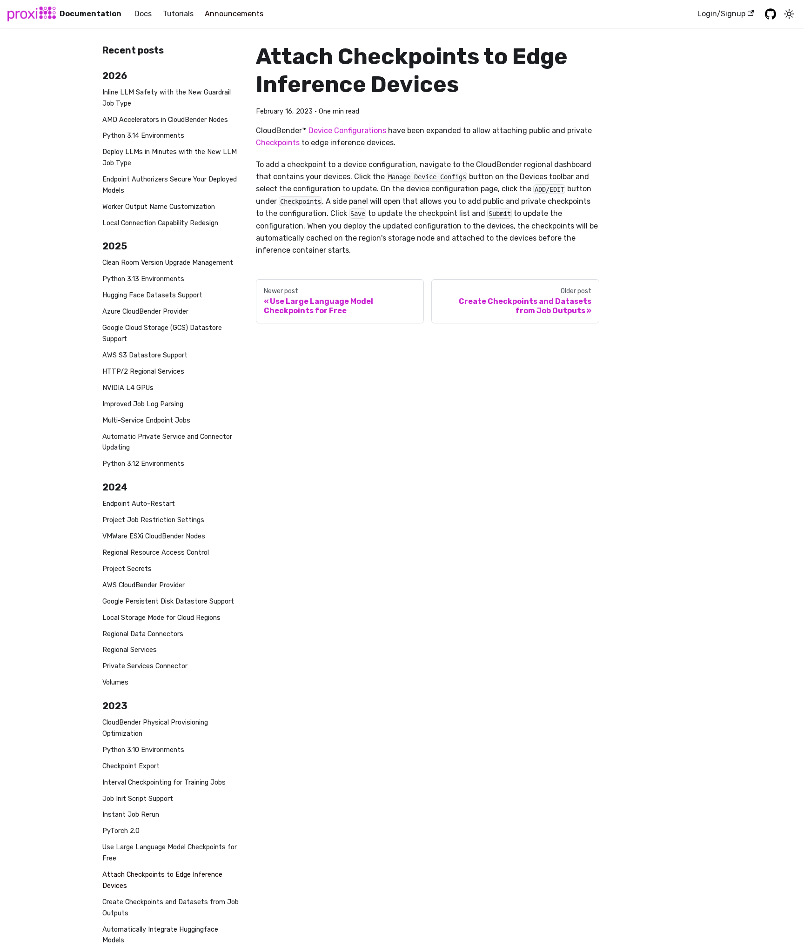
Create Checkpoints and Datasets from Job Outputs (170, 907)
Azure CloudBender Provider (145, 312)
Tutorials (178, 13)
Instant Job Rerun (130, 815)
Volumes (115, 682)
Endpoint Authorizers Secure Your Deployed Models (169, 185)
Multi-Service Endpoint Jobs (146, 420)
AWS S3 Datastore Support (145, 355)
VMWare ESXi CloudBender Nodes (153, 536)
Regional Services (129, 650)
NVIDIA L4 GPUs (128, 388)
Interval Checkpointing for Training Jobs (164, 782)
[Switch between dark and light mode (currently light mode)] (789, 14)
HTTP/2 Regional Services (143, 372)
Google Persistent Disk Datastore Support (168, 601)
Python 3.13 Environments (143, 279)
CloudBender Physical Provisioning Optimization (155, 728)
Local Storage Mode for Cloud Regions (161, 618)
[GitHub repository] (770, 14)
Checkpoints (278, 142)
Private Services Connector (145, 666)
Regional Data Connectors (142, 634)
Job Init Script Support (137, 799)
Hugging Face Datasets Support (152, 295)
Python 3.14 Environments (143, 136)
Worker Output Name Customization (158, 207)
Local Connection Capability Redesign (160, 223)
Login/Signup (721, 13)
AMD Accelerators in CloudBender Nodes (165, 120)
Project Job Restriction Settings (153, 520)
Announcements (234, 13)
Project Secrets (127, 569)
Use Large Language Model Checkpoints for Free (169, 852)
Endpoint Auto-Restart (138, 504)
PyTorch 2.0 (121, 831)
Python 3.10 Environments (143, 750)
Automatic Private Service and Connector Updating (167, 442)
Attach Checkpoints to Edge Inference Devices (162, 880)
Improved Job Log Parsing (142, 404)
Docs (143, 13)
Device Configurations (347, 130)
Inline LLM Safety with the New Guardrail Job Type (166, 97)
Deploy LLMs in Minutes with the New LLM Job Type (169, 157)
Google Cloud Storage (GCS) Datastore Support (162, 333)
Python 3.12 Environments (143, 464)
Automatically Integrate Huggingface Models (160, 935)
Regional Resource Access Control (155, 553)
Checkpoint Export (131, 766)
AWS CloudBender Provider (143, 585)
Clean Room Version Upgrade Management (167, 263)
